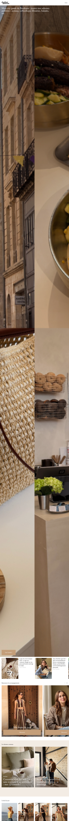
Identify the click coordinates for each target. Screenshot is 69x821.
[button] (65, 683)
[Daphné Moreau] (5, 2)
